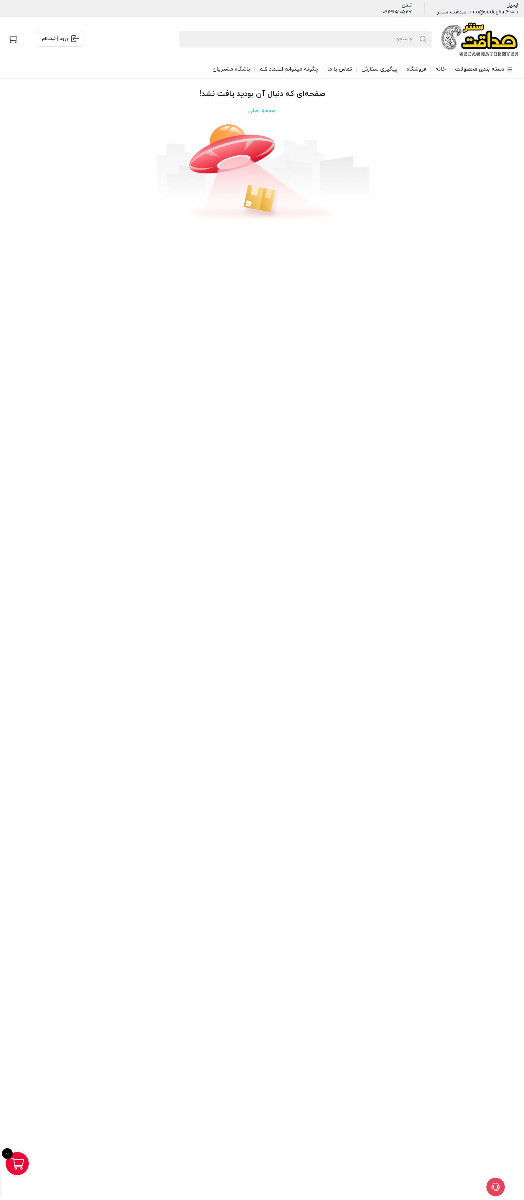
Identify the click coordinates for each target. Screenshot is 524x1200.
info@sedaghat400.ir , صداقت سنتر (477, 12)
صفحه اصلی (262, 110)
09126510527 (397, 12)
